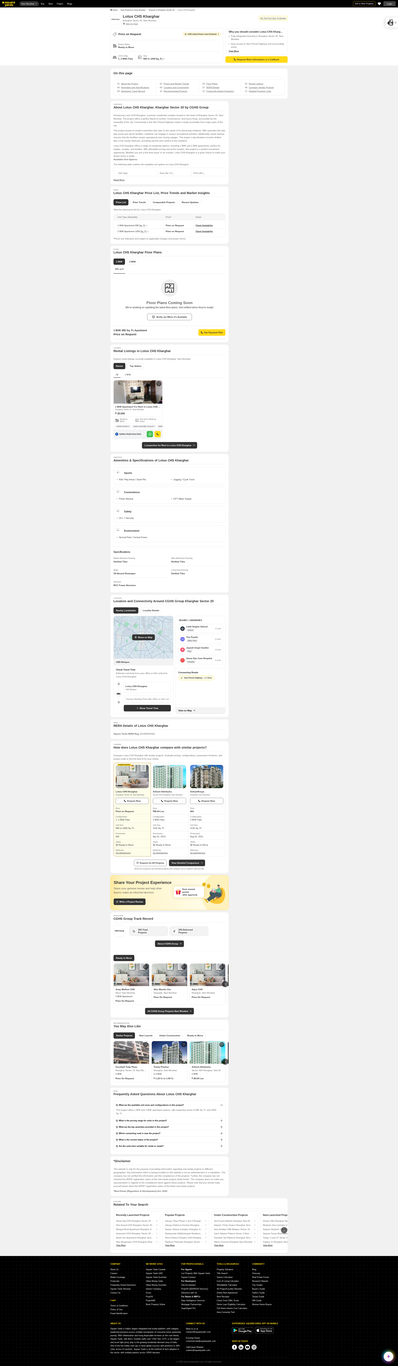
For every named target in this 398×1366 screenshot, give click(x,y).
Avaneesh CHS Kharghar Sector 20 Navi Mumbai (135, 1233)
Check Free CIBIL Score (228, 1300)
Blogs (69, 4)
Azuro (148, 1293)
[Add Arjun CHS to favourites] (221, 967)
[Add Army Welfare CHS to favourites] (145, 967)
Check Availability (204, 225)
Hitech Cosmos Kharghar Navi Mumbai (233, 1242)
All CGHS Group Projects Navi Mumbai (168, 1011)
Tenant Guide (258, 1296)
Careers (113, 1273)
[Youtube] (247, 1347)
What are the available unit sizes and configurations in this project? (151, 1105)
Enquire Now (134, 801)
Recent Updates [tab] (190, 202)
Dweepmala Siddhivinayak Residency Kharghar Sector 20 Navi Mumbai (184, 1233)
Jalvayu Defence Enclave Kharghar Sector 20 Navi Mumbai (184, 1225)
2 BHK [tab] (132, 261)
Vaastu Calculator (225, 1277)
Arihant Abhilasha (162, 791)
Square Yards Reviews (120, 1289)
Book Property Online (155, 1304)
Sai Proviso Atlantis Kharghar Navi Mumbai (233, 1221)
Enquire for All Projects (152, 863)
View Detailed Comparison (185, 863)
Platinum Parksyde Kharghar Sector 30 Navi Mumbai (184, 1242)
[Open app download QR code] (392, 23)
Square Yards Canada (155, 1269)
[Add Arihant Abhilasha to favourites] (221, 1044)
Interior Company (153, 1289)
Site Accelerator (188, 1285)
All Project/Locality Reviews (229, 1289)
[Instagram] (254, 1347)
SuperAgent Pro (188, 1308)
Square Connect (188, 1277)
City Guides (257, 1285)
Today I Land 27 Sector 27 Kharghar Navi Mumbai (282, 1237)
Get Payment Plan (213, 332)
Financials (115, 1281)
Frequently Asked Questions (123, 1285)
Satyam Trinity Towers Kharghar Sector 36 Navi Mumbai (233, 1225)
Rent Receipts (223, 1296)
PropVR (149, 1296)
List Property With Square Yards (195, 1273)
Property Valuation (225, 1269)
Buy (42, 4)
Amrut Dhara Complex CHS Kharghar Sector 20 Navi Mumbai (184, 1237)
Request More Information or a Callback (258, 59)
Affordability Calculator (227, 1285)
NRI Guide (256, 1300)
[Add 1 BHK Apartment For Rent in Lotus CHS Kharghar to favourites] (158, 383)
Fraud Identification (119, 1313)
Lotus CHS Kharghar (126, 791)
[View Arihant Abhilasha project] (169, 776)
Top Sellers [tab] (135, 366)
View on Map (185, 710)
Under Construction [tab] (169, 1035)
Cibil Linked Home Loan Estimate (202, 34)
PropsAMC (151, 1300)
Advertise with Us (189, 1293)
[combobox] (147, 699)
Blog (254, 1269)
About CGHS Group (167, 943)
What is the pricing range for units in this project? (143, 1120)
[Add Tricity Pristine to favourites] (183, 1044)
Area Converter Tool (226, 1312)
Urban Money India (154, 1281)
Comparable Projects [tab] (164, 202)
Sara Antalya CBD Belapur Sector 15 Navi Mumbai (233, 1229)
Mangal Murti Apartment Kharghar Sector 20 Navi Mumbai (135, 1229)
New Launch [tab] (146, 1035)
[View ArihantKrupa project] (206, 776)
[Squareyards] (8, 4)
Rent (51, 4)
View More (234, 51)
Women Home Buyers (262, 1304)
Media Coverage (117, 1277)
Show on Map (145, 637)
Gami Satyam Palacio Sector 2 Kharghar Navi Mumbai (233, 1233)
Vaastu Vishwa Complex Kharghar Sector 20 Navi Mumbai (184, 1229)
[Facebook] (234, 1347)
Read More (119, 180)
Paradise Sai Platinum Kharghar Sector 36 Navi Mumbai (233, 1237)
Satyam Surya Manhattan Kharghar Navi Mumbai (282, 1233)
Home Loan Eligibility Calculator (231, 1304)
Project (60, 4)
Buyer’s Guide (258, 1289)
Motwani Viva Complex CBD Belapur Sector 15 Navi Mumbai (282, 1225)
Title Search (222, 1273)
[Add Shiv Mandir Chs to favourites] (183, 967)
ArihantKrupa (197, 791)
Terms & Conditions (119, 1305)
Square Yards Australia (156, 1277)
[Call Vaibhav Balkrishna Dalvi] (158, 434)
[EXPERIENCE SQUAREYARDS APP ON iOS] (264, 1333)
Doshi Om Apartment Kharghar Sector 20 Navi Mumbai (135, 1237)
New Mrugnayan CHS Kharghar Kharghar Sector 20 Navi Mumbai (135, 1242)
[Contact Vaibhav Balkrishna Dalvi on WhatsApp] (150, 434)
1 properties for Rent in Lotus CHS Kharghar (167, 445)
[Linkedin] (240, 1347)
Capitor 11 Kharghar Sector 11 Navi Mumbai (282, 1242)
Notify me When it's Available (171, 317)
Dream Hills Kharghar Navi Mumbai (280, 1221)
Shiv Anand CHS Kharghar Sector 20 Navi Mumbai (135, 1225)
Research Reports (260, 1281)
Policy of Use (116, 1309)
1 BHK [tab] (128, 374)
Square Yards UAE (154, 1273)
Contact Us (115, 1293)
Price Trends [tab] (139, 202)
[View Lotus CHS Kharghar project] (132, 776)
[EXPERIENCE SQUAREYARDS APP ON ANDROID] (243, 1333)
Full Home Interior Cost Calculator (232, 1308)
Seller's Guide (258, 1293)
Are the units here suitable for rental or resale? (141, 1146)
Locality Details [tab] (151, 610)
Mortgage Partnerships (191, 1304)
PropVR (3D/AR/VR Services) (194, 1289)
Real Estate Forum (260, 1277)
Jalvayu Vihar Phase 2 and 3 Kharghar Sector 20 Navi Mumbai (184, 1221)
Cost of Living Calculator (228, 1281)
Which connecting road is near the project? (139, 1133)
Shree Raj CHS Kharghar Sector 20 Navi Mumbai (135, 1221)
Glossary (256, 1273)
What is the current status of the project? (138, 1140)
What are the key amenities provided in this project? (144, 1127)
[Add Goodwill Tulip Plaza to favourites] (145, 1044)
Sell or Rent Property (364, 3)
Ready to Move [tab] (195, 1035)
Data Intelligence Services (193, 1300)
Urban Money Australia (156, 1285)
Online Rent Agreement (227, 1293)
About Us (114, 1269)
